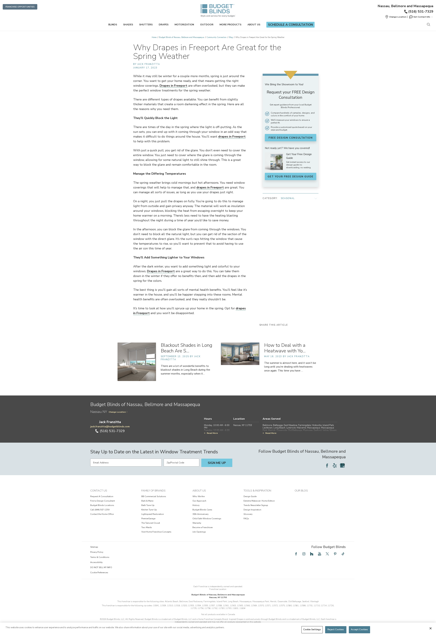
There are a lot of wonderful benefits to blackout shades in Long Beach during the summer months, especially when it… (185, 369)
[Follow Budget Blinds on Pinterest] (335, 554)
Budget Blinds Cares (202, 509)
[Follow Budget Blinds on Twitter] (327, 554)
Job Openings (199, 531)
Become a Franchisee (202, 527)
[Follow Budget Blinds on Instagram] (304, 554)
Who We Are (198, 496)
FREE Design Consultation (291, 137)
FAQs (246, 518)
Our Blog (301, 491)
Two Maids (146, 527)
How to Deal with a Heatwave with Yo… (285, 348)
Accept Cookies (359, 629)
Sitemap (94, 547)
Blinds (112, 24)
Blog (231, 37)
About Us (253, 24)
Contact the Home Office (102, 514)
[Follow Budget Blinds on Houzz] (311, 554)
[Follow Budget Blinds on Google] (342, 465)
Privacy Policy (96, 552)
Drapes (163, 24)
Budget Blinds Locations (102, 505)
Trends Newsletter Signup (256, 505)
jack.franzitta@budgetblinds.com (110, 426)
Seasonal (288, 198)
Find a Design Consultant (102, 500)
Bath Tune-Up (147, 505)
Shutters (146, 24)
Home (154, 37)
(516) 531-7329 (420, 11)
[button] (395, 17)
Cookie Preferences (99, 572)
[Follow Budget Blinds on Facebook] (327, 465)
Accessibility (96, 562)
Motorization (184, 24)
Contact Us (98, 491)
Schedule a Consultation (290, 24)
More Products (230, 24)
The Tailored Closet (150, 523)
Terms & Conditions (99, 557)
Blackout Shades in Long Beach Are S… (186, 348)
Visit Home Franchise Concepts (156, 531)
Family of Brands (153, 491)
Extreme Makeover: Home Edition (259, 500)
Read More (212, 433)
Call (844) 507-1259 (99, 509)
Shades (128, 24)
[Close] (430, 628)
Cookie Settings (312, 629)
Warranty (196, 523)
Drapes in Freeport (173, 86)
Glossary (248, 514)
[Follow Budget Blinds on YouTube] (319, 554)
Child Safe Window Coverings (206, 518)
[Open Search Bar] (428, 25)
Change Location (117, 412)
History (195, 505)
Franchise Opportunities (20, 6)
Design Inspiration (252, 509)
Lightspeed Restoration (152, 514)
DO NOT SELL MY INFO (101, 567)
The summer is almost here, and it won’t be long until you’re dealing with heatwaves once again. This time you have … (290, 366)
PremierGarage (148, 518)
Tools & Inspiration (257, 491)
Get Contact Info (421, 16)
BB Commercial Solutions (153, 496)
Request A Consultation (101, 496)
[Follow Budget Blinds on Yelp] (334, 465)
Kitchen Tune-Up (149, 509)
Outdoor (206, 24)
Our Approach (199, 500)
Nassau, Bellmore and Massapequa (405, 6)
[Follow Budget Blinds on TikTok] (343, 554)
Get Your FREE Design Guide (291, 176)
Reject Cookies (336, 629)
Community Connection (217, 37)
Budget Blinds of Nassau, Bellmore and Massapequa (181, 37)
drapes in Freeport (232, 136)
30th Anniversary (200, 514)
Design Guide (250, 496)
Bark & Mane (147, 500)
